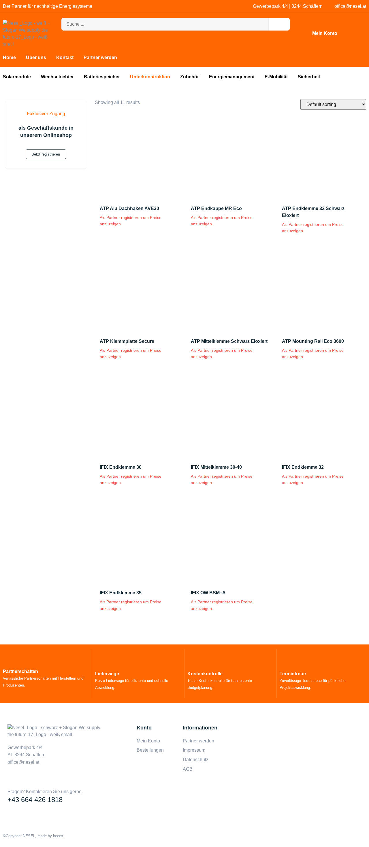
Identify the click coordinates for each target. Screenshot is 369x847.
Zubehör (189, 76)
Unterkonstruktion (150, 76)
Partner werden (100, 57)
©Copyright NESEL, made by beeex (33, 836)
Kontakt (65, 57)
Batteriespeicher (102, 76)
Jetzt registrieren (46, 154)
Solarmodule (17, 76)
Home (9, 57)
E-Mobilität (276, 76)
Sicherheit (309, 76)
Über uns (36, 57)
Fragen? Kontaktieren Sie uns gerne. (45, 791)
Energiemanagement (232, 76)
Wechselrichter (57, 76)
